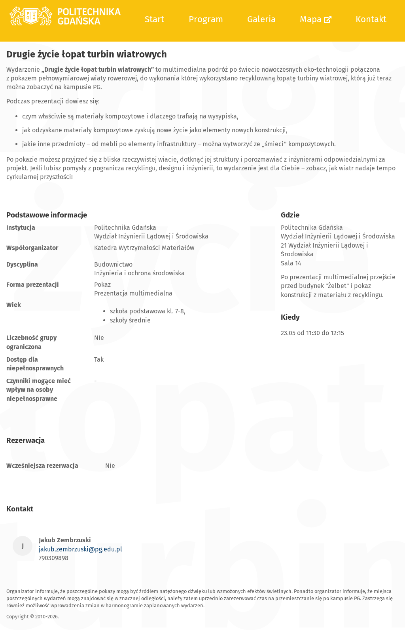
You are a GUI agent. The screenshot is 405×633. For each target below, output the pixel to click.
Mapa (312, 19)
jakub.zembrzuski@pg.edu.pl (80, 549)
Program (206, 19)
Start (154, 19)
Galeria (261, 19)
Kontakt (371, 19)
